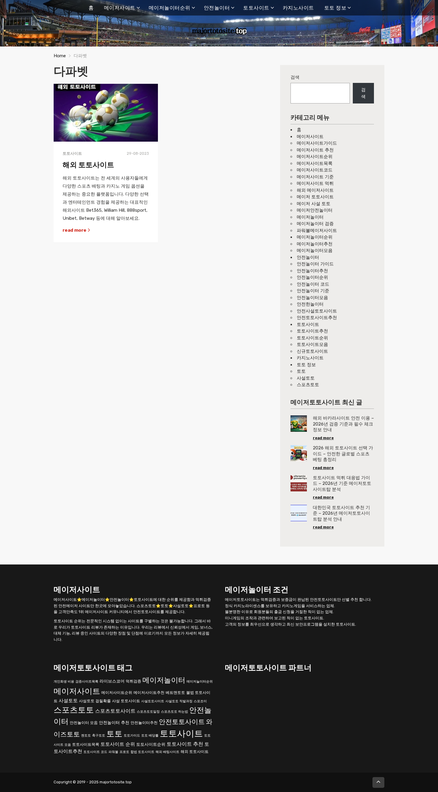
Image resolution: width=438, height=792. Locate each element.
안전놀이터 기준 (313, 290)
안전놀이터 (217, 8)
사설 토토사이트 (126, 700)
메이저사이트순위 (315, 156)
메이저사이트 (119, 8)
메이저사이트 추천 (315, 150)
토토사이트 (256, 8)
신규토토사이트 (312, 351)
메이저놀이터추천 (315, 244)
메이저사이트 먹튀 (315, 183)
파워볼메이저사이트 (317, 230)
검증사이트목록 (86, 681)
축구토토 (98, 735)
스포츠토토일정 (148, 712)
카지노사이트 (298, 8)
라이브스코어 (112, 680)
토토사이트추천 (312, 331)
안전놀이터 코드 (313, 284)
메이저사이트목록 (315, 163)
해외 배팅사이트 (167, 752)
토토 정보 (335, 8)
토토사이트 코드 (95, 752)
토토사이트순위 (312, 338)
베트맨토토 (175, 692)
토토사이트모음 (312, 344)
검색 (295, 77)
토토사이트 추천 (185, 744)
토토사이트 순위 (117, 744)
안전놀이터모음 (312, 297)
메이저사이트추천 (148, 692)
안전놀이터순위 (312, 277)
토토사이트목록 (85, 744)
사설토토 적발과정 (178, 701)
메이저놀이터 (310, 217)
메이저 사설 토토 (313, 203)
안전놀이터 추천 (114, 722)
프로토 (124, 752)
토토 (301, 371)
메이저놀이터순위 (169, 8)
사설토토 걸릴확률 (95, 700)
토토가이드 (132, 735)
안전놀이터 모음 (84, 722)
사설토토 (306, 378)
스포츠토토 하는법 (174, 712)
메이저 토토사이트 (315, 196)
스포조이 (200, 701)
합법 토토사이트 (142, 752)
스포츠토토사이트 (115, 711)
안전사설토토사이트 (317, 311)
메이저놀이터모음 (315, 250)
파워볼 (113, 752)
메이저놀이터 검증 (315, 223)
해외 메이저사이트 (315, 190)
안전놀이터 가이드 (315, 264)
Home (60, 55)
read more (75, 230)
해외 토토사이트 (88, 165)
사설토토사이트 (152, 701)
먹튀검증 (133, 681)
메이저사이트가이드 (317, 143)
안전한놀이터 (310, 304)
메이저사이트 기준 (315, 177)
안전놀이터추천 (312, 270)
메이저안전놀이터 (315, 210)
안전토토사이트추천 (317, 317)
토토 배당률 (150, 735)
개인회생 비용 (64, 681)
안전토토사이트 (182, 722)
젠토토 (86, 735)
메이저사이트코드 (315, 170)
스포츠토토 (308, 384)
